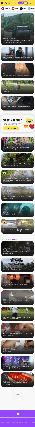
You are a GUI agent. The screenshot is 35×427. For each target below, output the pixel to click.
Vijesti (16, 8)
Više (17, 395)
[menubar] (31, 3)
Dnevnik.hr (7, 8)
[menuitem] (31, 3)
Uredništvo (5, 422)
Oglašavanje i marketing (19, 422)
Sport (24, 8)
